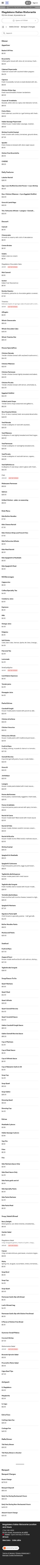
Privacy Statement (22, 1553)
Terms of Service (8, 1553)
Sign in (35, 3)
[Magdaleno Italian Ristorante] (7, 2)
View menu (6, 1540)
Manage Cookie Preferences (12, 1555)
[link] (14, 26)
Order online (16, 1540)
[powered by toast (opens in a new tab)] (10, 1548)
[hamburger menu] (3, 3)
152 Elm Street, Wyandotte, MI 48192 (15, 1532)
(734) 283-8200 (8, 1530)
